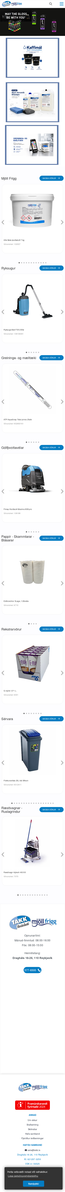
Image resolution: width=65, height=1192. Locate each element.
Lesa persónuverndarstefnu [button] (23, 1176)
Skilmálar (32, 1129)
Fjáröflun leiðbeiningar (32, 1138)
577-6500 (30, 970)
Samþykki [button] (33, 1183)
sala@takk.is (33, 1150)
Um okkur (32, 1120)
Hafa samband (32, 1133)
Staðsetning (32, 1124)
